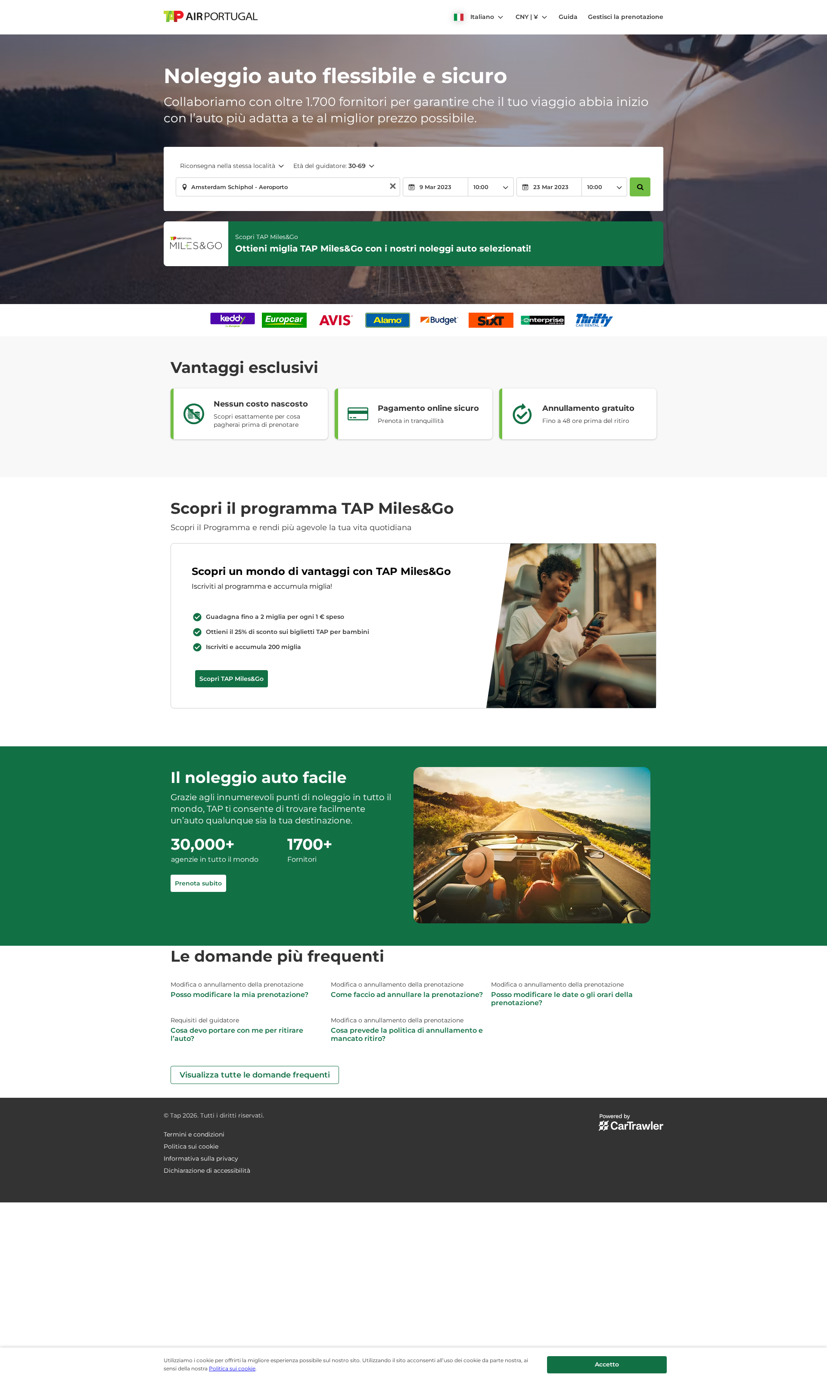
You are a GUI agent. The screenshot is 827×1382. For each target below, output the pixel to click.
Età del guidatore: (329, 166)
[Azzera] (393, 187)
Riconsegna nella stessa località (227, 166)
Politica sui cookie (232, 1368)
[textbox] (288, 186)
